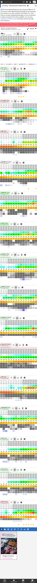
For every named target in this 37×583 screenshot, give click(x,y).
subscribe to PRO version (9, 19)
